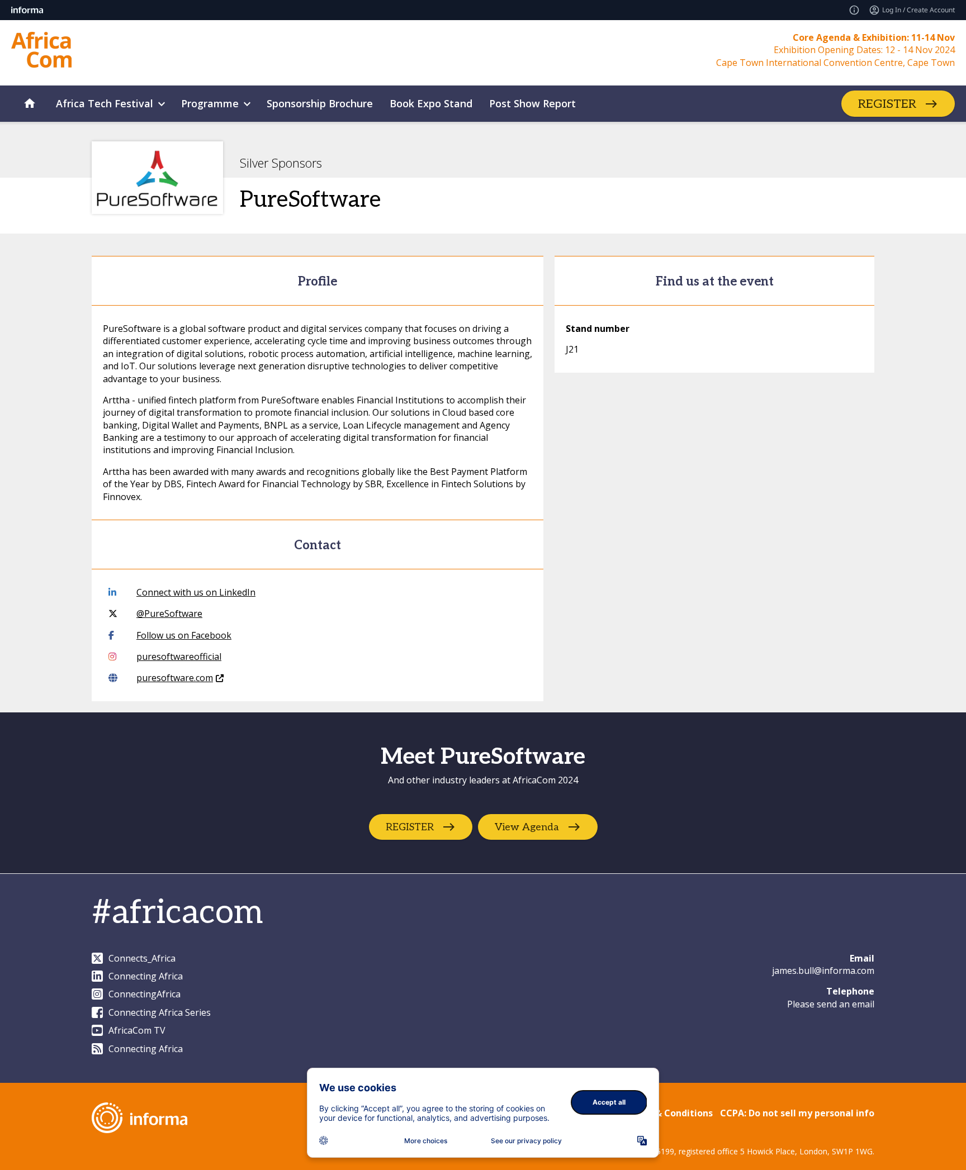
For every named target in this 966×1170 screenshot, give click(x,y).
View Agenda (527, 827)
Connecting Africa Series (159, 1012)
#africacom (177, 913)
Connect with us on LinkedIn (195, 592)
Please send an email (830, 1004)
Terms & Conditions (668, 1113)
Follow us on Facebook (183, 635)
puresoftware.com (174, 678)
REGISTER (887, 104)
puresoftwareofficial (178, 656)
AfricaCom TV (136, 1030)
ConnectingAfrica (144, 994)
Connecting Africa (145, 976)
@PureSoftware (169, 613)
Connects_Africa (142, 958)
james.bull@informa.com (823, 970)
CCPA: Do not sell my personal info (797, 1113)
